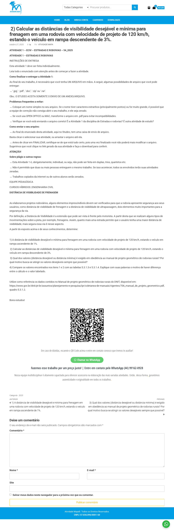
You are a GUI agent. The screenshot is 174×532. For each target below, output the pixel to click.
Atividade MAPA (45, 44)
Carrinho (98, 20)
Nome (14, 470)
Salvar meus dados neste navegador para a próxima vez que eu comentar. (53, 495)
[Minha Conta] (148, 7)
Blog (67, 20)
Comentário (17, 430)
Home (57, 20)
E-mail (91, 470)
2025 (21, 395)
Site (12, 482)
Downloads (114, 20)
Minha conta (81, 20)
